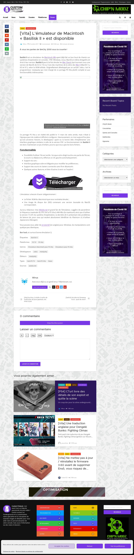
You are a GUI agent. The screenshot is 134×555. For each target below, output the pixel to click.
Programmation (105, 2)
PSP (25, 2)
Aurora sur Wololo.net (59, 127)
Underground (96, 2)
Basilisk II (34, 238)
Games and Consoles (110, 133)
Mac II (78, 65)
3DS (4, 2)
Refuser (89, 546)
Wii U (13, 2)
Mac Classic (66, 62)
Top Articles (82, 385)
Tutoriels (22, 17)
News (13, 17)
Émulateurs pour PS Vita (64, 247)
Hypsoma (106, 141)
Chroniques (122, 2)
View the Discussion (55, 323)
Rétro (116, 2)
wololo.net (32, 266)
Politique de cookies (9, 551)
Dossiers (32, 17)
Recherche (115, 32)
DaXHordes (106, 137)
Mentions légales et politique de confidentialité (29, 551)
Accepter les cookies (61, 546)
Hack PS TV (31, 261)
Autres (129, 2)
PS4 (16, 2)
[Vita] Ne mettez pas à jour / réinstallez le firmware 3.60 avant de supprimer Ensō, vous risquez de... (75, 463)
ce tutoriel (46, 225)
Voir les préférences (118, 546)
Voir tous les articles (40, 287)
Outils (74, 385)
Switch (9, 2)
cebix (35, 252)
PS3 (28, 2)
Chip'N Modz (107, 124)
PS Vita (21, 2)
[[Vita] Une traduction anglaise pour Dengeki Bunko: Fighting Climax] (34, 430)
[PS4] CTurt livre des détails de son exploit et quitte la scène (73, 395)
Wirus (24, 44)
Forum (52, 17)
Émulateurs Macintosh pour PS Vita (40, 247)
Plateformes (42, 17)
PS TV (34, 242)
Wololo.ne (43, 210)
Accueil (5, 17)
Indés (112, 2)
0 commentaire (45, 44)
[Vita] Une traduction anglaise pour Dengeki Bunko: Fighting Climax (73, 427)
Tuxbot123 (64, 477)
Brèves (61, 454)
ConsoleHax (107, 128)
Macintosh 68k (50, 57)
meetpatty (43, 252)
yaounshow (64, 443)
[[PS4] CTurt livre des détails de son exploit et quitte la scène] (34, 396)
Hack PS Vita (41, 261)
